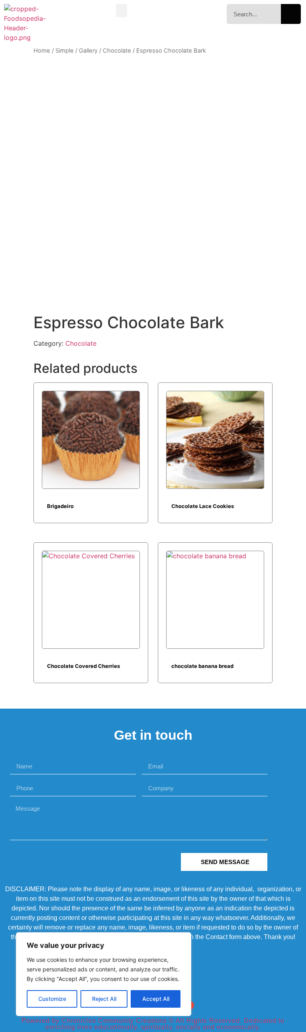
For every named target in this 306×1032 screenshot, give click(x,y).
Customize (52, 998)
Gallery (88, 50)
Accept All (155, 998)
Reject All (104, 998)
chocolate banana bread (202, 666)
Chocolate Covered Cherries (83, 666)
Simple (64, 50)
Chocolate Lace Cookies (202, 506)
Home (41, 50)
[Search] (291, 14)
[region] (103, 974)
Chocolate (117, 50)
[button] (121, 10)
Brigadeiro (60, 506)
